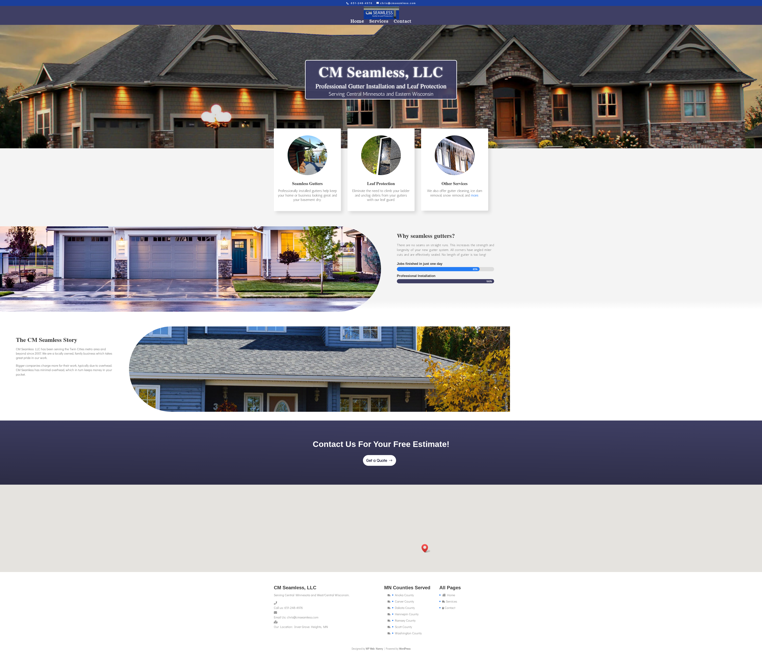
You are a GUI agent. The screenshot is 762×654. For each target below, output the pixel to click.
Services (379, 22)
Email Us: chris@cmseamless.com (296, 617)
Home (357, 22)
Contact (403, 22)
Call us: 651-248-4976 (288, 608)
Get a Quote (376, 460)
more (474, 195)
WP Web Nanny (374, 648)
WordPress (405, 648)
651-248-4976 (362, 3)
